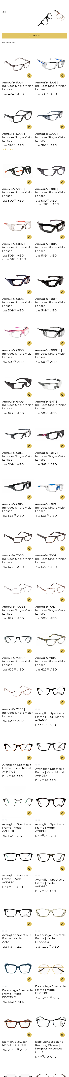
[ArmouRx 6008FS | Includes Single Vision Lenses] (51, 332)
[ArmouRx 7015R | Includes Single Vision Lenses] (18, 640)
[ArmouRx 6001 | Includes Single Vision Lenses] (51, 171)
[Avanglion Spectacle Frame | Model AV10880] (18, 857)
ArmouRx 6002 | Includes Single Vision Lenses (18, 247)
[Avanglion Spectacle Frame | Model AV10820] (51, 802)
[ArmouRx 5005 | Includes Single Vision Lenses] (18, 115)
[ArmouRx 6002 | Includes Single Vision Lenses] (18, 226)
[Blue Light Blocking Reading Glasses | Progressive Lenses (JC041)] (51, 1023)
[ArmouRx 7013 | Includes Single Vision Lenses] (51, 588)
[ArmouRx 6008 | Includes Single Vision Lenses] (18, 332)
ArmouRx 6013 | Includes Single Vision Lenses (18, 456)
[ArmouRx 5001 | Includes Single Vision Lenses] (18, 64)
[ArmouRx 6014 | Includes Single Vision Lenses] (51, 434)
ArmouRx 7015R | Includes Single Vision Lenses (18, 661)
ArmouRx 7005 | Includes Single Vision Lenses (18, 610)
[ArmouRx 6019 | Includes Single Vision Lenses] (51, 486)
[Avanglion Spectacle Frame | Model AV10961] (18, 912)
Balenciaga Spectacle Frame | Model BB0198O (50, 990)
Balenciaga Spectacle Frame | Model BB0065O (50, 938)
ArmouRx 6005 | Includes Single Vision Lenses (51, 247)
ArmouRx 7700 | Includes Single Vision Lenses (18, 713)
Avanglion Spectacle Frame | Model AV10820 (49, 828)
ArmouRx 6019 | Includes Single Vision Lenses (51, 508)
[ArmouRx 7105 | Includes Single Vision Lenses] (51, 640)
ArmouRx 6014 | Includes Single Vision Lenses (51, 456)
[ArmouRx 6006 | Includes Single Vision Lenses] (18, 281)
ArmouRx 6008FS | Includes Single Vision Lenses (51, 354)
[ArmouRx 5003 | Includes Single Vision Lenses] (51, 64)
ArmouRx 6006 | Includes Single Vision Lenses (18, 302)
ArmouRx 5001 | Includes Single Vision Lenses (18, 86)
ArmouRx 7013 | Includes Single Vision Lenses (51, 610)
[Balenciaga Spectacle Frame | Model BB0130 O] (18, 968)
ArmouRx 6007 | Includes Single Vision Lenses (51, 302)
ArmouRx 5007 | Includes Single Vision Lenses (51, 137)
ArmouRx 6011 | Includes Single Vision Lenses (51, 405)
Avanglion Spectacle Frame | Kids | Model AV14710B (16, 768)
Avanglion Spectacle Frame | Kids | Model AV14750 (49, 772)
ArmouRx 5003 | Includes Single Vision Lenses (51, 86)
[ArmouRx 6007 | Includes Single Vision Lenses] (51, 281)
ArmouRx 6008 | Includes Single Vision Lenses (18, 354)
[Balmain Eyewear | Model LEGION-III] (18, 1023)
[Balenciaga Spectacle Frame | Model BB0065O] (51, 912)
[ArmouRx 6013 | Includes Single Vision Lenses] (18, 434)
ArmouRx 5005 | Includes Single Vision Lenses (18, 137)
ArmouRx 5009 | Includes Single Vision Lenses (18, 192)
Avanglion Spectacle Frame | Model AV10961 (16, 938)
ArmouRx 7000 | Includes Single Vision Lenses (18, 559)
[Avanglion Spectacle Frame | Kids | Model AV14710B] (18, 746)
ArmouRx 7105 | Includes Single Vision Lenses (51, 661)
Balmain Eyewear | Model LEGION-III (15, 1043)
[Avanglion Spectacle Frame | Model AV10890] (51, 857)
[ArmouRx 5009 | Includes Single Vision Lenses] (18, 171)
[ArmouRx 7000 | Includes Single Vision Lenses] (18, 537)
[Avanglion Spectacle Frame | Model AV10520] (18, 802)
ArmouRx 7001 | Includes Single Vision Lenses (51, 559)
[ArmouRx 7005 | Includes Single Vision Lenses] (18, 588)
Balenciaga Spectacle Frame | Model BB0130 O (17, 994)
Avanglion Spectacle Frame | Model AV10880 (16, 879)
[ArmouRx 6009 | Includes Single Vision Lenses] (18, 383)
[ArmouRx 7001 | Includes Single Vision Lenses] (51, 537)
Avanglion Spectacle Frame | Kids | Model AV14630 (49, 717)
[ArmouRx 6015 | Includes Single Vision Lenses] (18, 486)
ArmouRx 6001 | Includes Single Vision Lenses (51, 192)
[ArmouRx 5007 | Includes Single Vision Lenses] (51, 115)
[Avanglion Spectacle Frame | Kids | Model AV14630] (51, 691)
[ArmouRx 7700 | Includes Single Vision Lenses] (18, 691)
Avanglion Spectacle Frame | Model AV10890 (49, 883)
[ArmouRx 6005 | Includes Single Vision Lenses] (51, 226)
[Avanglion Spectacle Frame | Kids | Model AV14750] (51, 746)
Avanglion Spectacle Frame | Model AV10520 (16, 828)
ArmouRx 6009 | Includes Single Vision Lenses (18, 405)
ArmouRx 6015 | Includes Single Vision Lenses (18, 508)
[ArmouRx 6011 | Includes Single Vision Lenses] (51, 383)
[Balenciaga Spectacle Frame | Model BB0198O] (51, 968)
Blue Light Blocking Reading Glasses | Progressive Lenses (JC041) (49, 1047)
